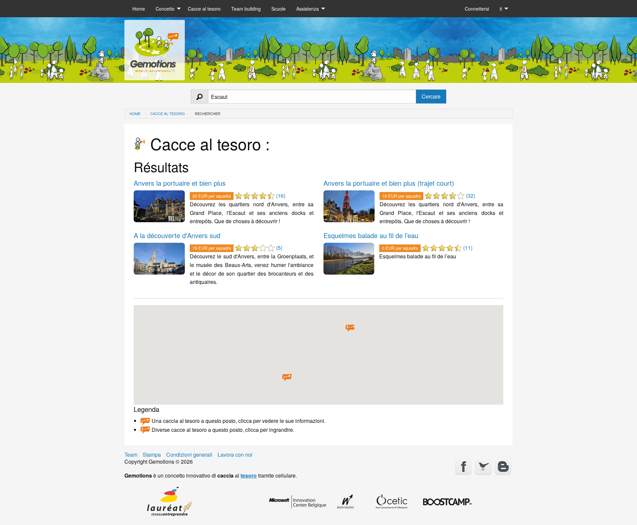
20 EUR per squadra (211, 196)
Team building (246, 8)
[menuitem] (138, 9)
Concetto (165, 8)
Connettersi (477, 8)
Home (138, 8)
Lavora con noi (235, 454)
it (501, 8)
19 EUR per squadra (401, 196)
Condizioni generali (189, 454)
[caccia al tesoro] (154, 47)
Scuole (278, 8)
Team (130, 454)
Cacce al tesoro (204, 8)
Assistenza (307, 8)
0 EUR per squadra (400, 248)
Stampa (152, 454)
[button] (287, 378)
